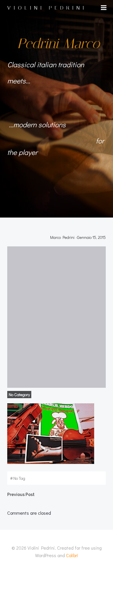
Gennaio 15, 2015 (91, 237)
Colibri (72, 555)
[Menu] (104, 8)
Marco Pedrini (62, 237)
